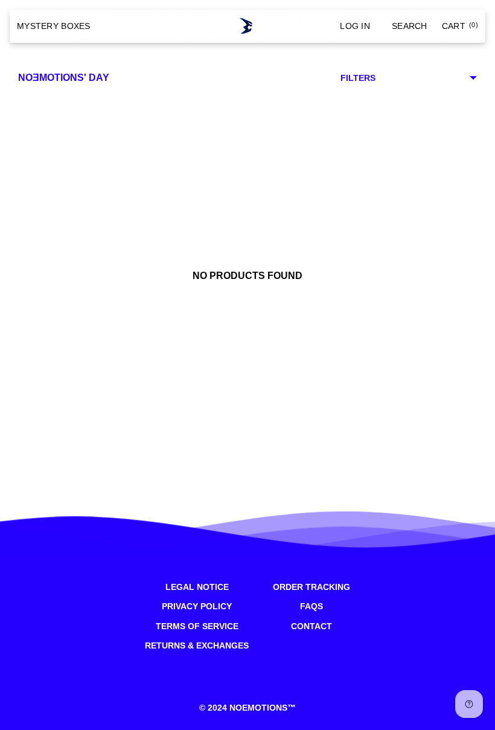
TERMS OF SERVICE (197, 626)
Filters (357, 78)
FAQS (311, 606)
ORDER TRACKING (311, 587)
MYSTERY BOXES (54, 26)
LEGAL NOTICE (197, 587)
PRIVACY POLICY (197, 606)
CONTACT (311, 626)
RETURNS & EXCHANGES (197, 645)
